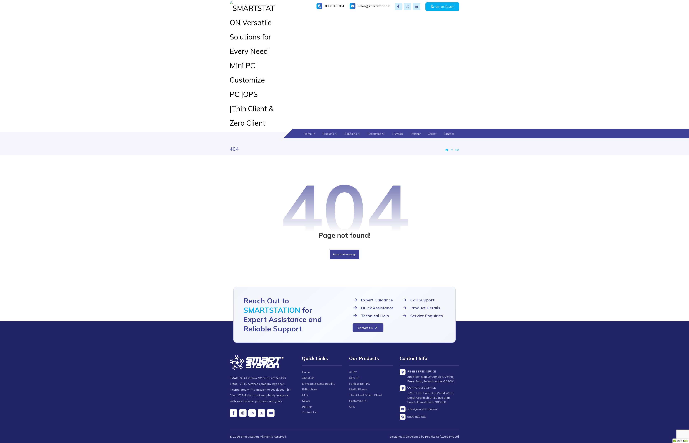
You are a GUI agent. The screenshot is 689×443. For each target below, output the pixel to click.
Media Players (358, 389)
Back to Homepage (344, 254)
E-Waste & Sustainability (318, 383)
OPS (352, 406)
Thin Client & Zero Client (365, 395)
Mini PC (354, 378)
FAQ (305, 395)
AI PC (353, 372)
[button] (398, 6)
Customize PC (358, 401)
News (306, 401)
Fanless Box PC (359, 383)
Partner (307, 406)
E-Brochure (309, 389)
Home (306, 372)
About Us (308, 378)
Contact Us (309, 412)
